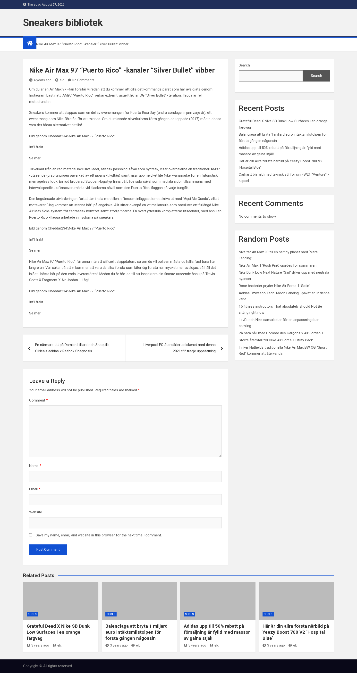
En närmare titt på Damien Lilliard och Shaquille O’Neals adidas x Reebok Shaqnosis (72, 348)
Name (35, 466)
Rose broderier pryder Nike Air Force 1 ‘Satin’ (274, 286)
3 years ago (40, 645)
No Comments (83, 80)
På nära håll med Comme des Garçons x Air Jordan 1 (281, 333)
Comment (38, 400)
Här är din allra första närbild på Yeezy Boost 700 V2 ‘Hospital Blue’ (296, 632)
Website (35, 512)
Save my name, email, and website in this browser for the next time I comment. (99, 535)
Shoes (32, 614)
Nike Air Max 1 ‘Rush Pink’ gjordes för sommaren (277, 265)
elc (62, 80)
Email (34, 489)
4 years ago (42, 80)
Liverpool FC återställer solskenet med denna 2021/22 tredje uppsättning (180, 348)
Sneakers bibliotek (63, 22)
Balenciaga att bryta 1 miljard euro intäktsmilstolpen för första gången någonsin (136, 632)
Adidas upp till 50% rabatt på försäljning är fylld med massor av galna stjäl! (217, 632)
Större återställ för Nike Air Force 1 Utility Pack (276, 340)
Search (244, 65)
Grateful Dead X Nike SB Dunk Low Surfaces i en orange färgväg (58, 632)
